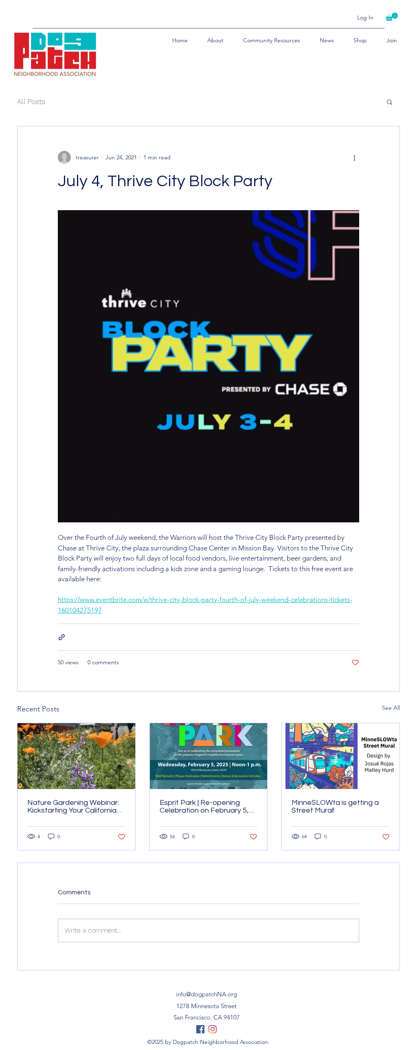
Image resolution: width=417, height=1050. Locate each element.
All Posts (31, 101)
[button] (392, 17)
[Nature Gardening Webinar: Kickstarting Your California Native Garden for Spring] (76, 756)
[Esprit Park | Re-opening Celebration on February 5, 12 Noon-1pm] (209, 756)
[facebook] (200, 1029)
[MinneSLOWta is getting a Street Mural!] (340, 756)
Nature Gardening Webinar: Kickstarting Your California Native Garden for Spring (73, 806)
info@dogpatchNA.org (206, 994)
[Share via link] (62, 637)
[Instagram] (212, 1029)
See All (391, 707)
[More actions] (354, 157)
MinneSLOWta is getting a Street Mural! (335, 806)
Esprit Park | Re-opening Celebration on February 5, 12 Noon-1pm (204, 806)
